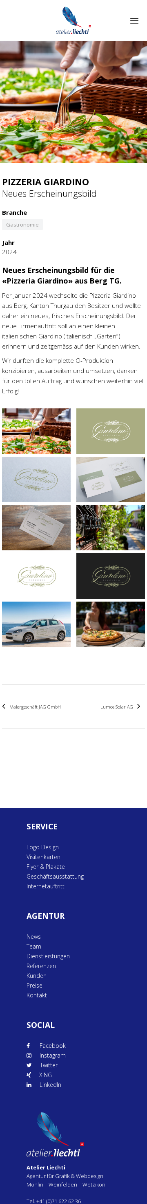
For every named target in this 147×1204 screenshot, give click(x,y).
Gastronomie (22, 224)
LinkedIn (50, 1084)
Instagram (53, 1055)
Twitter (49, 1065)
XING (45, 1075)
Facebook (52, 1045)
